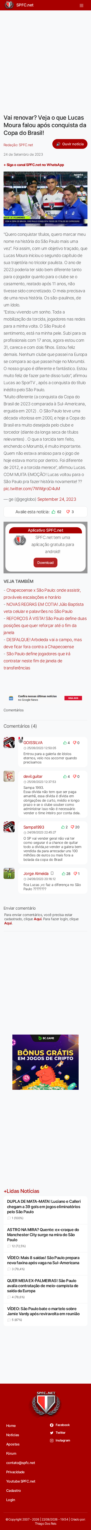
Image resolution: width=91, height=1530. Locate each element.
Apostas (12, 1444)
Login (10, 1500)
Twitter (60, 1432)
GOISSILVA (32, 742)
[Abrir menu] (81, 5)
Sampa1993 (33, 827)
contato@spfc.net (20, 1462)
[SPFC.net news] (45, 698)
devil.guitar (32, 776)
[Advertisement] (45, 59)
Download (45, 562)
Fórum (11, 1453)
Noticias (12, 1435)
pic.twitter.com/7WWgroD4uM (32, 488)
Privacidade (15, 1472)
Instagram (62, 1440)
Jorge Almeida (36, 873)
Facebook (62, 1425)
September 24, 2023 (56, 499)
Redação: (18, 145)
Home (11, 1425)
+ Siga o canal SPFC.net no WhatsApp (34, 164)
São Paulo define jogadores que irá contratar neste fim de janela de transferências (37, 661)
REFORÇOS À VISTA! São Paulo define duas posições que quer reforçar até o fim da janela (45, 625)
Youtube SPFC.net (20, 1481)
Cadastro (13, 1490)
